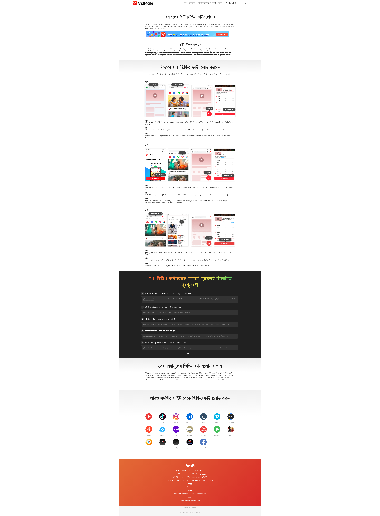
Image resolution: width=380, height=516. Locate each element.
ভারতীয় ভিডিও (204, 477)
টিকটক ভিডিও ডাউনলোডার (195, 474)
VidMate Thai (194, 480)
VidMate (178, 471)
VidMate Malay (199, 471)
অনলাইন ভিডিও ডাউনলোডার (178, 477)
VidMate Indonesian (188, 471)
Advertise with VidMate (190, 487)
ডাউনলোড (192, 3)
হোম (185, 3)
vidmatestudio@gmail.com (192, 500)
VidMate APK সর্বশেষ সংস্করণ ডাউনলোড (184, 493)
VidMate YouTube (201, 493)
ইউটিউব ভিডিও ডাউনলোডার (193, 477)
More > (190, 354)
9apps (204, 474)
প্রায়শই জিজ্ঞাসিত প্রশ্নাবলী (207, 3)
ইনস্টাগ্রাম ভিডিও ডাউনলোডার (206, 480)
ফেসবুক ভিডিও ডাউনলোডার (180, 474)
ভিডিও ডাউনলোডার (175, 55)
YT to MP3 (231, 3)
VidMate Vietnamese (183, 480)
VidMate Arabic (171, 480)
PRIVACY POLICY (190, 508)
